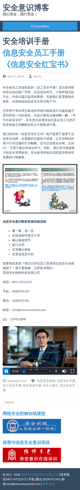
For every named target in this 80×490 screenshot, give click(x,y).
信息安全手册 (66, 381)
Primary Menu (40, 26)
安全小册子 (50, 385)
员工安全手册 (12, 385)
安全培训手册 (32, 385)
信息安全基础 (46, 381)
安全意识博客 (26, 7)
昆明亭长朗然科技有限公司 (39, 474)
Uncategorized (16, 381)
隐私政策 (49, 484)
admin (37, 76)
